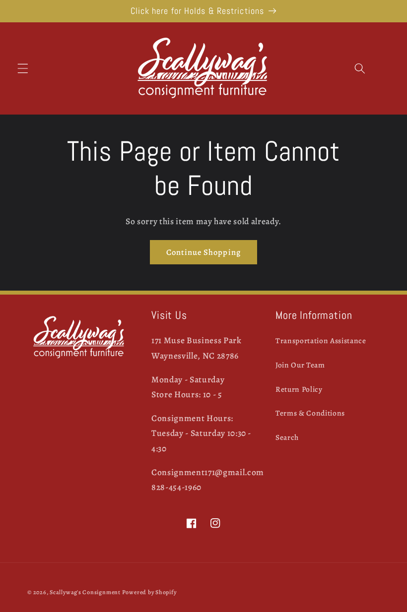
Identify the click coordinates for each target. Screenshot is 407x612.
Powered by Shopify (149, 592)
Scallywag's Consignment (85, 592)
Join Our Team (300, 365)
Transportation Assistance (320, 340)
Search (287, 437)
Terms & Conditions (310, 413)
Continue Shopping (203, 252)
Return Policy (299, 389)
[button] (23, 68)
